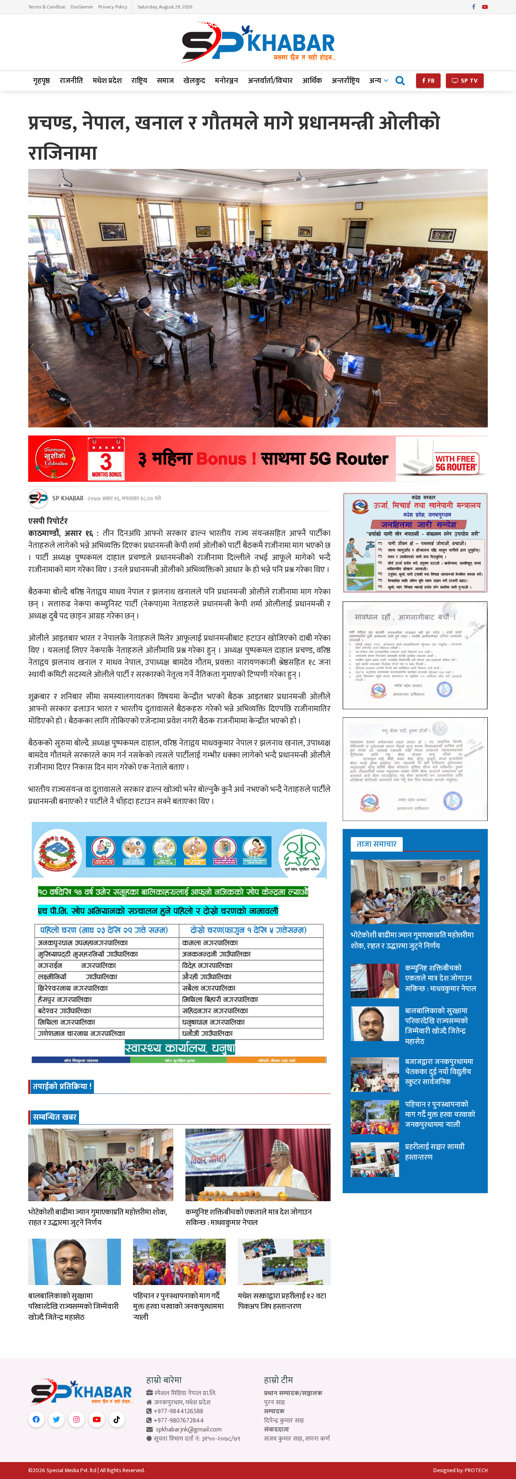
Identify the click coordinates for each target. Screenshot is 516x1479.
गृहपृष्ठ (41, 81)
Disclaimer (82, 7)
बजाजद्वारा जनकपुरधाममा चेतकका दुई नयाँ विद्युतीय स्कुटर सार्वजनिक (439, 1072)
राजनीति (71, 81)
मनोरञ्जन (226, 81)
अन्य (375, 81)
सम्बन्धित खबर (55, 1117)
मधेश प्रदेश (107, 81)
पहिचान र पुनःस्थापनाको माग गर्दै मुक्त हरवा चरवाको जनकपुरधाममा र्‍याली (178, 1307)
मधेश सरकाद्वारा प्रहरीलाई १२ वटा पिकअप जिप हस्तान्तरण (282, 1301)
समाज (165, 81)
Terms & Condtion (47, 7)
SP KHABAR (67, 499)
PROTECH (476, 1470)
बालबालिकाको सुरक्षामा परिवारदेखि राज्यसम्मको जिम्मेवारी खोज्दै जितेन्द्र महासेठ (73, 1307)
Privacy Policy (112, 7)
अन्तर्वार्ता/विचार (270, 81)
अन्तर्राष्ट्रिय (346, 81)
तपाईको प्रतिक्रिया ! (62, 1087)
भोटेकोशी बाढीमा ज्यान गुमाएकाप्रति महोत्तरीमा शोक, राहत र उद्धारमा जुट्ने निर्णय (97, 1217)
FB (430, 80)
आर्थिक (312, 81)
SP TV (468, 80)
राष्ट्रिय (139, 81)
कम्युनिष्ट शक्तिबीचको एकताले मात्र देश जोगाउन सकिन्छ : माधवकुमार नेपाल (248, 1217)
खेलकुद (194, 81)
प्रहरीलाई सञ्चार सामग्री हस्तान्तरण (435, 1152)
